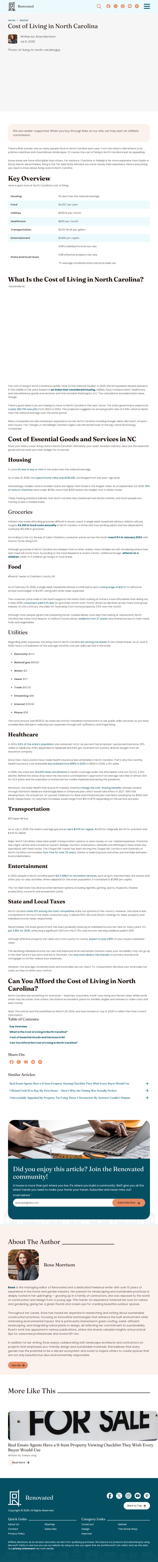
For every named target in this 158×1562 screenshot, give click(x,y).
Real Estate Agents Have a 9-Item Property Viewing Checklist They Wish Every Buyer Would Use (69, 1083)
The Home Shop (127, 1529)
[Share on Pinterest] (40, 1062)
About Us (13, 1524)
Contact (13, 1529)
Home (11, 20)
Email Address (22, 1195)
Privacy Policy (16, 1533)
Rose (11, 1287)
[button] (147, 6)
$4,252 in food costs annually (37, 525)
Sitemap (50, 1524)
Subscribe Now (126, 1202)
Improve (86, 1533)
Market (24, 20)
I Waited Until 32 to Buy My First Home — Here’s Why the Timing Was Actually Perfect (63, 1090)
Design (85, 1529)
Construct (87, 1524)
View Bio (16, 1365)
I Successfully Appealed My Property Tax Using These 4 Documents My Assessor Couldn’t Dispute (70, 1097)
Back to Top (134, 1505)
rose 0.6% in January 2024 (125, 537)
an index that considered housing (73, 389)
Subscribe (51, 1529)
